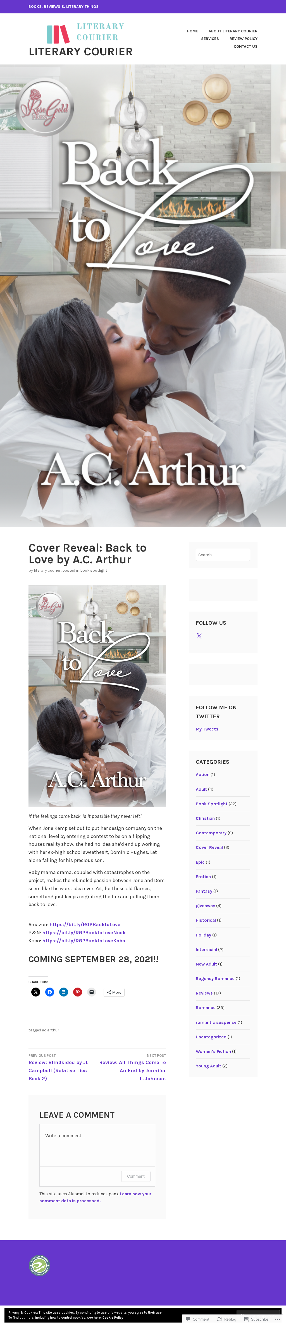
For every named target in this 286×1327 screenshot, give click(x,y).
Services (210, 38)
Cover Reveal (209, 847)
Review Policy (244, 38)
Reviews (204, 993)
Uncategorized (211, 1036)
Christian (205, 818)
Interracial (206, 949)
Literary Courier (80, 51)
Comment (136, 1176)
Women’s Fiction (213, 1051)
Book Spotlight (93, 570)
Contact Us (246, 46)
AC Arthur (50, 1030)
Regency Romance (215, 978)
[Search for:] (223, 554)
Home (192, 31)
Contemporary (211, 832)
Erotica (203, 876)
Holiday (203, 935)
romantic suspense (216, 1022)
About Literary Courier (233, 31)
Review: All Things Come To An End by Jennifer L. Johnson (132, 1067)
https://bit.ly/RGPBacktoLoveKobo (83, 941)
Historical (206, 920)
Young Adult (208, 1066)
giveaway (205, 905)
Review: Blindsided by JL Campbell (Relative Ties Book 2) (58, 1067)
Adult (201, 789)
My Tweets (207, 729)
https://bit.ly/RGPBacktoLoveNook (84, 933)
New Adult (206, 964)
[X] (199, 636)
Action (202, 774)
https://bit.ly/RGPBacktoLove (84, 924)
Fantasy (204, 891)
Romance (206, 1007)
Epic (200, 862)
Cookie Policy (113, 1317)
